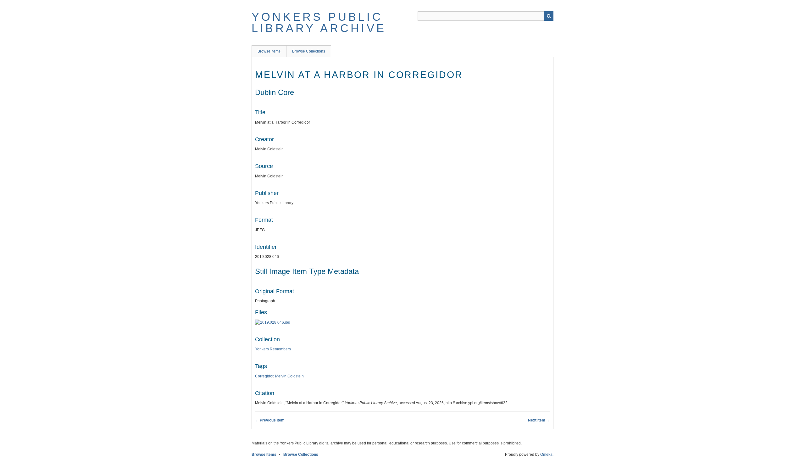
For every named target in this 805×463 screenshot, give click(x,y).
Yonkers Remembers (273, 349)
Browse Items (269, 51)
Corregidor (264, 376)
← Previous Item (270, 420)
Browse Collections (308, 51)
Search (548, 16)
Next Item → (539, 420)
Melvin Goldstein (289, 376)
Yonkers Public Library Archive (319, 22)
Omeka (546, 454)
